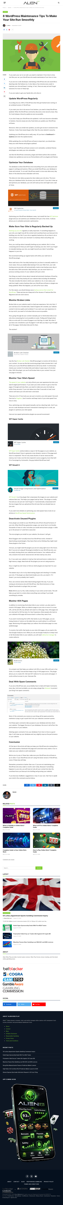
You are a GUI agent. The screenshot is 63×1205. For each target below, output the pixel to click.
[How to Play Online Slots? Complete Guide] (46, 840)
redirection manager (48, 635)
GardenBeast (18, 1196)
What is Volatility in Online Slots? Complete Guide (13, 826)
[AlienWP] (31, 2)
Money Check (39, 1196)
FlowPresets (11, 1196)
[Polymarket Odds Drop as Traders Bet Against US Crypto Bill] (7, 936)
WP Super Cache (14, 451)
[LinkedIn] (4, 87)
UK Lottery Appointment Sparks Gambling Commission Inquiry (25, 916)
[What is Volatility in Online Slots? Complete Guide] (16, 815)
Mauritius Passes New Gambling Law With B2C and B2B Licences (33, 942)
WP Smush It (13, 497)
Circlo (58, 1196)
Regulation (6, 913)
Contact (8, 1029)
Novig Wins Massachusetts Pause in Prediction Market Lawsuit (19, 1065)
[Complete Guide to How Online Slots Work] (16, 840)
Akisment (48, 688)
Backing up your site (15, 231)
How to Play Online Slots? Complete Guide (44, 851)
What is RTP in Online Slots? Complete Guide (45, 826)
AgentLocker (14, 1197)
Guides (5, 11)
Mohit (9, 25)
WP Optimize (54, 216)
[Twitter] (4, 83)
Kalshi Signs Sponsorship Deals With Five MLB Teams (29, 925)
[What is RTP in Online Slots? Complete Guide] (46, 815)
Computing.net (6, 1197)
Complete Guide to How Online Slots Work (14, 851)
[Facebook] (4, 79)
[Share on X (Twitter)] (6, 29)
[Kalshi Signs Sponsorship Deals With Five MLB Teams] (7, 927)
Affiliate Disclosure (11, 1033)
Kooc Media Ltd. (19, 1194)
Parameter (53, 1196)
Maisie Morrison (8, 918)
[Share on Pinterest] (9, 29)
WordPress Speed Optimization (25, 513)
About (7, 1026)
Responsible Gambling (12, 1036)
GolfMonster (25, 1196)
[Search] (58, 3)
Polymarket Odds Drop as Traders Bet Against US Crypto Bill (32, 934)
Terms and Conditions (12, 1040)
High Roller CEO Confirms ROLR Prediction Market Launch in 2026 (20, 1069)
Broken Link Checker (23, 361)
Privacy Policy (10, 1038)
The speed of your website (17, 382)
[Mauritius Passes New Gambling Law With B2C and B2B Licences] (7, 944)
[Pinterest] (4, 91)
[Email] (4, 96)
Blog (7, 1031)
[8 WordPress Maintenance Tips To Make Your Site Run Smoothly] (31, 52)
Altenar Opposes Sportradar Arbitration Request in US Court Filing (20, 1072)
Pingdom (19, 398)
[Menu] (5, 3)
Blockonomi (32, 1196)
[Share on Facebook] (4, 29)
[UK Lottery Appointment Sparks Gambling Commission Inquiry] (31, 894)
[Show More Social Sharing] (12, 29)
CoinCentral (47, 1196)
